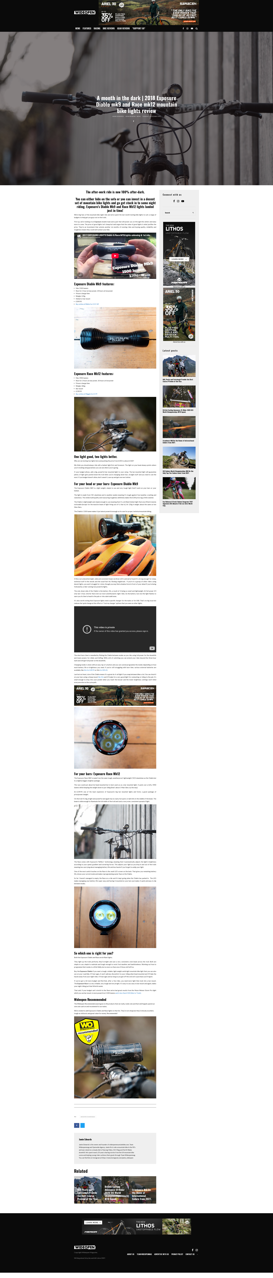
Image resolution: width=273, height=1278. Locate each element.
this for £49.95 (89, 670)
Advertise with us (179, 287)
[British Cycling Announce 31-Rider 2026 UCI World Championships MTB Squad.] (115, 1190)
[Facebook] (183, 28)
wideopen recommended (88, 1116)
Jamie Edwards (118, 116)
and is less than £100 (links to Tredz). (128, 993)
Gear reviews (123, 28)
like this (101, 677)
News (77, 28)
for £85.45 (103, 670)
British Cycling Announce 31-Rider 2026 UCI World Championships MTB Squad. (178, 411)
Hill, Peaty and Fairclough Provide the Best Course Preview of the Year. (178, 380)
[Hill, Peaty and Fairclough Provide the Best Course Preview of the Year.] (88, 1190)
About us (130, 1254)
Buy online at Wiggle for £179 (86, 394)
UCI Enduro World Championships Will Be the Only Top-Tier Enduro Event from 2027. (178, 472)
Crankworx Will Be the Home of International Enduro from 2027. (178, 441)
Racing (97, 28)
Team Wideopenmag (144, 1254)
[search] (193, 212)
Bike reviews (109, 28)
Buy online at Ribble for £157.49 (87, 304)
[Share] (133, 121)
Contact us (190, 1254)
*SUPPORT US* (138, 28)
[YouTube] (192, 28)
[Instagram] (187, 28)
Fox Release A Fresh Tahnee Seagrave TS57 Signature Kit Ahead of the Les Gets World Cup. (178, 503)
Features (87, 28)
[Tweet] (82, 1125)
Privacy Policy (177, 1254)
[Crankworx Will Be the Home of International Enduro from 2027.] (142, 1190)
